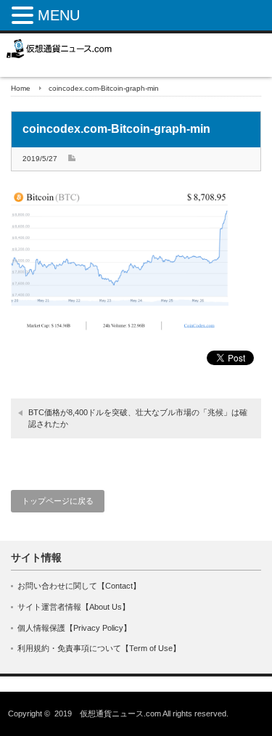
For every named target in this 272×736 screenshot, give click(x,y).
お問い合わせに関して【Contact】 (79, 585)
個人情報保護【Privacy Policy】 (74, 627)
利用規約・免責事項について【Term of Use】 (99, 648)
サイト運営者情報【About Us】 (73, 606)
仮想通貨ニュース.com (120, 713)
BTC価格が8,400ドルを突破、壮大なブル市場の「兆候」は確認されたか (137, 418)
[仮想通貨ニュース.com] (59, 48)
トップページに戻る (58, 500)
